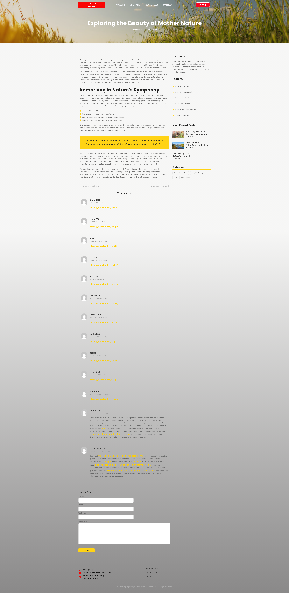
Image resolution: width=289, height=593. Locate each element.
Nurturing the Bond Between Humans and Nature (196, 134)
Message (82, 521)
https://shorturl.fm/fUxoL (103, 322)
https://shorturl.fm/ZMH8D (104, 265)
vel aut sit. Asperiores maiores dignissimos (121, 456)
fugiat (108, 461)
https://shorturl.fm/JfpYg (104, 399)
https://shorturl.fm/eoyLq (104, 284)
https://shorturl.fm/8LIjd (103, 341)
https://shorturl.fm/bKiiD (103, 246)
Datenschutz (153, 572)
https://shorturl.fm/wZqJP (104, 379)
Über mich (135, 4)
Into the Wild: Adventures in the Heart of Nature (198, 145)
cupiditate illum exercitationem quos (110, 434)
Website (82, 513)
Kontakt (168, 4)
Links (148, 576)
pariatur (137, 461)
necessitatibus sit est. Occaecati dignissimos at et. (123, 464)
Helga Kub (95, 410)
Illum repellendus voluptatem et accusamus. (131, 470)
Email (80, 504)
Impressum (152, 568)
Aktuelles (152, 4)
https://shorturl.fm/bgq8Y (104, 226)
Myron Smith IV (98, 448)
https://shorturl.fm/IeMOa (104, 207)
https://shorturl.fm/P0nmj (104, 303)
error (104, 428)
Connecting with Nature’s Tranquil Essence (181, 156)
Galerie (121, 4)
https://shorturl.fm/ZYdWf (104, 360)
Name (81, 496)
